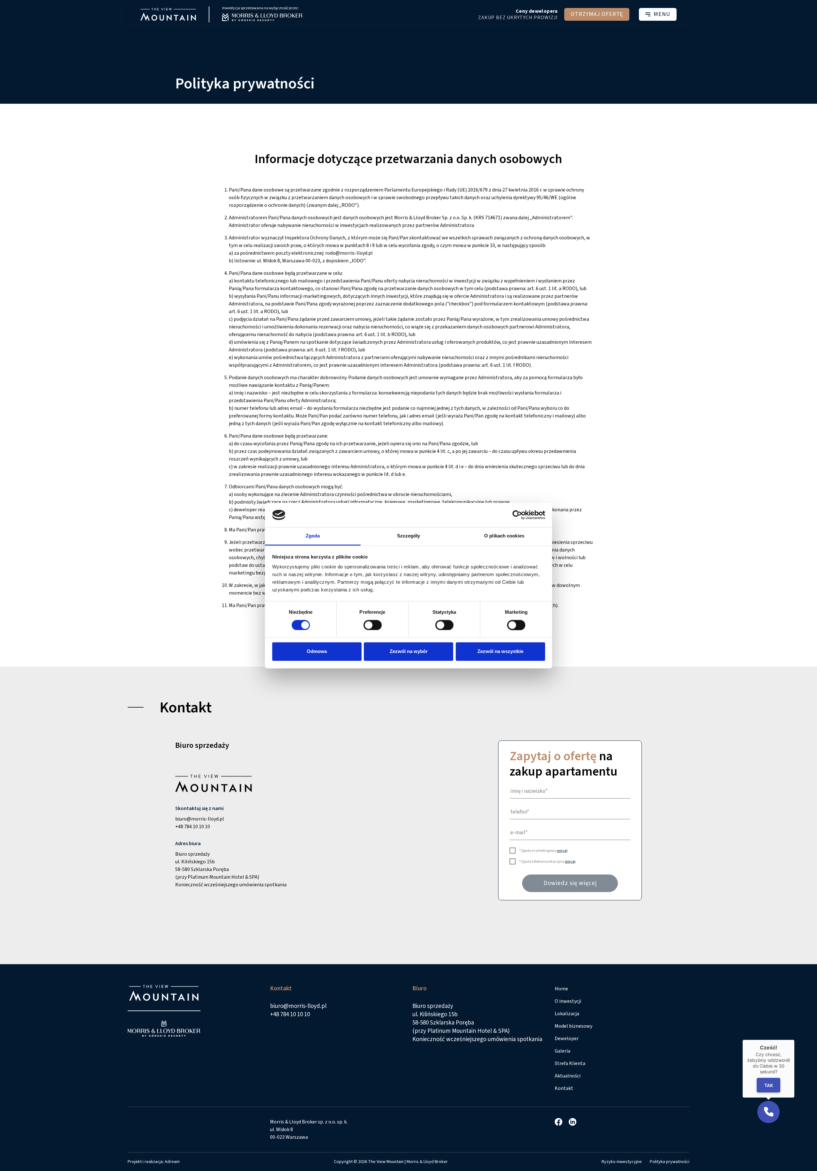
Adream (172, 1162)
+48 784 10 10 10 (192, 826)
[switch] (373, 625)
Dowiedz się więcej (570, 883)
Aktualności (568, 1075)
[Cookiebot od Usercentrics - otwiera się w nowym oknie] (517, 515)
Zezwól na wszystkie (500, 651)
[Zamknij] (794, 1040)
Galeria (562, 1051)
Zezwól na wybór (409, 651)
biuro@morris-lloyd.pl (199, 818)
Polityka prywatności (669, 1162)
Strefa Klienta (570, 1063)
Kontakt (564, 1088)
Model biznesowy (573, 1026)
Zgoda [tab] (313, 536)
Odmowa (317, 651)
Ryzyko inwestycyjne (622, 1162)
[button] (768, 1112)
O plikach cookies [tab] (504, 536)
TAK (768, 1085)
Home (561, 988)
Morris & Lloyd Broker (427, 1162)
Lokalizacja (567, 1013)
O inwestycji (568, 1001)
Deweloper (567, 1038)
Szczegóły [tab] (408, 536)
